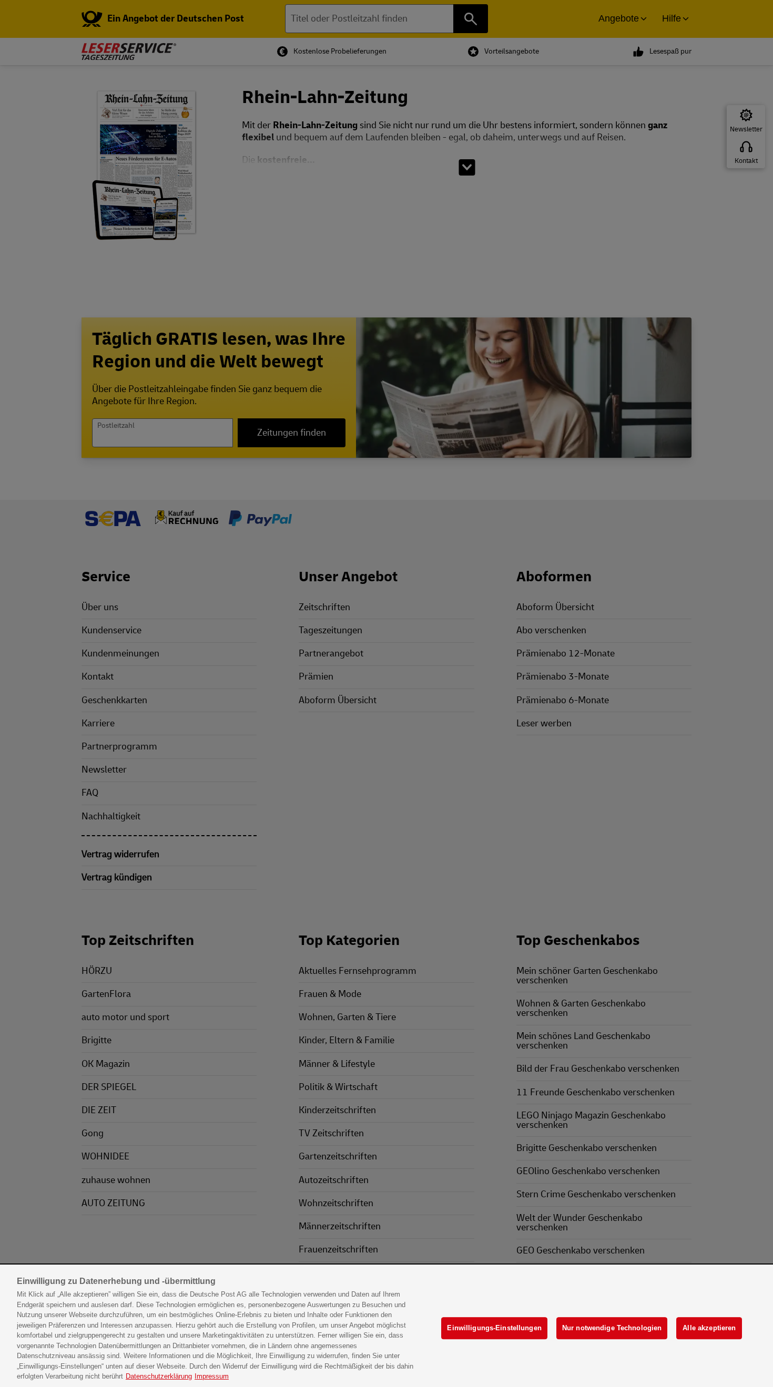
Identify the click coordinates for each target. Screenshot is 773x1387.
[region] (386, 1326)
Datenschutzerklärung (159, 1376)
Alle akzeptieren (709, 1328)
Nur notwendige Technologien (612, 1328)
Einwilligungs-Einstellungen (494, 1328)
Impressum (212, 1376)
